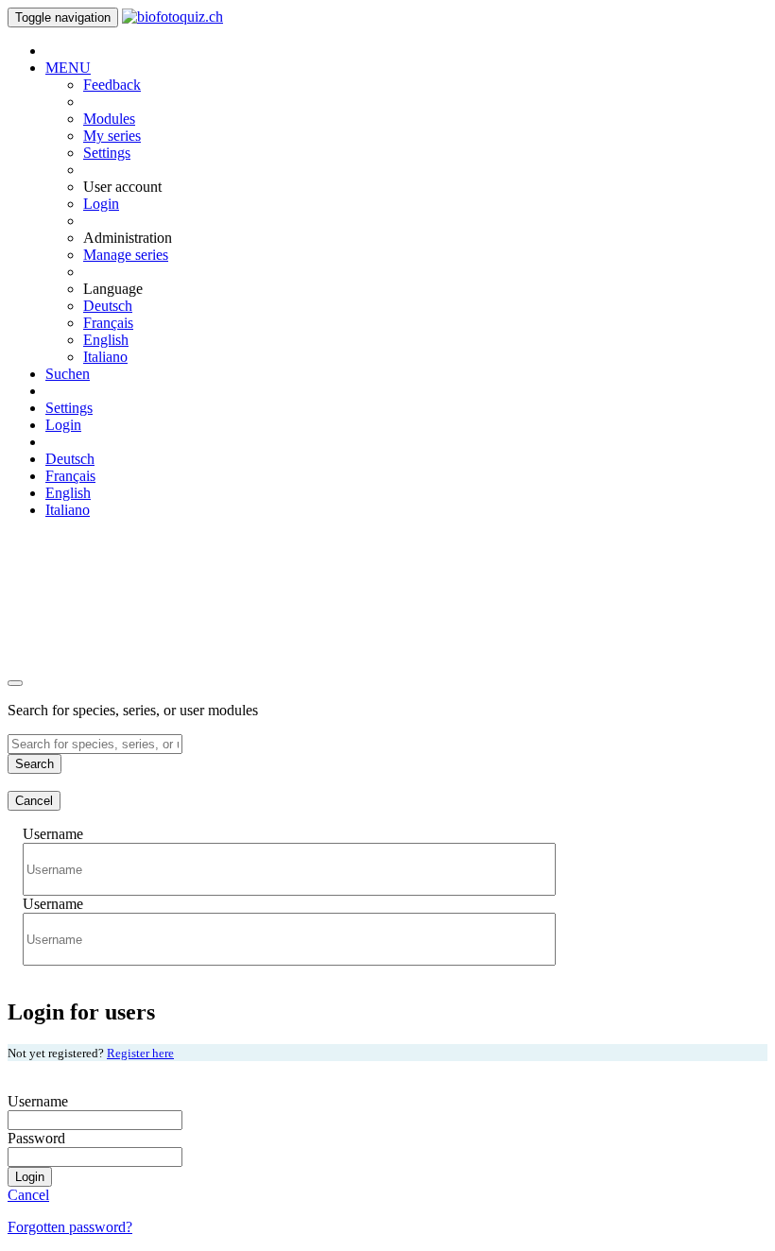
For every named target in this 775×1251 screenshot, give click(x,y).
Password (36, 1138)
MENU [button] (68, 68)
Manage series (125, 255)
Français (108, 323)
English (106, 340)
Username (53, 834)
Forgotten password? (70, 1227)
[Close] (15, 683)
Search (34, 764)
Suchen (67, 374)
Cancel (34, 801)
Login (101, 204)
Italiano (105, 357)
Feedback (112, 85)
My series (112, 136)
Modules (109, 119)
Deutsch (107, 306)
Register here (140, 1053)
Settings (106, 153)
